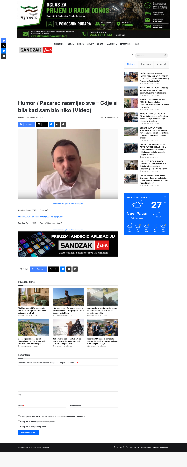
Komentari (161, 64)
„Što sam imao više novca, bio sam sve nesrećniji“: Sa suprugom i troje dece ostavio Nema (68, 310)
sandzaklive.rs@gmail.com (140, 447)
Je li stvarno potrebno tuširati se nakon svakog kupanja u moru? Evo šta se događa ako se (67, 341)
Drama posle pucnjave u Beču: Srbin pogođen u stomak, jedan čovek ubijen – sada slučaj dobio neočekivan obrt (154, 179)
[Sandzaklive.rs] (35, 50)
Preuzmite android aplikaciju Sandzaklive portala (68, 230)
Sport (100, 44)
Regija (80, 44)
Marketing (164, 447)
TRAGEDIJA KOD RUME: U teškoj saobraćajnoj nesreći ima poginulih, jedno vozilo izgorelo (154, 90)
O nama (156, 447)
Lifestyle (125, 44)
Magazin (111, 44)
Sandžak (58, 44)
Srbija (71, 44)
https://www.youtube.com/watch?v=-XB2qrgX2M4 (40, 217)
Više (137, 44)
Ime (20, 395)
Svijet (90, 44)
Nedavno (131, 64)
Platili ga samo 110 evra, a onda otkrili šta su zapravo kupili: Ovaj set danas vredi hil (32, 310)
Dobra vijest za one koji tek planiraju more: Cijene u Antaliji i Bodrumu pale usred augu (32, 341)
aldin (22, 117)
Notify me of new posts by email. (33, 427)
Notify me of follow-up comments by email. (37, 422)
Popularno (146, 64)
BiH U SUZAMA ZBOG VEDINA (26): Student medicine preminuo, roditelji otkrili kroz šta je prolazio (154, 103)
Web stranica (75, 406)
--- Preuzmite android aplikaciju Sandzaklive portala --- (68, 204)
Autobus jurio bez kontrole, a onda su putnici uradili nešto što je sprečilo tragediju (102, 310)
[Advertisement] (68, 78)
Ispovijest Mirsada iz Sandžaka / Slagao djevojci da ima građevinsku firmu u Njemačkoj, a (102, 341)
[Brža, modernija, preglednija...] (68, 244)
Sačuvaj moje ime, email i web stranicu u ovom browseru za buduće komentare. (52, 416)
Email (21, 406)
